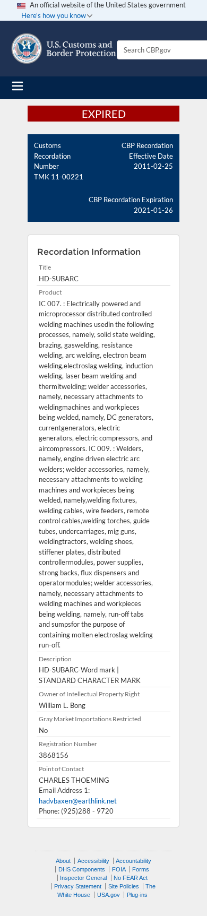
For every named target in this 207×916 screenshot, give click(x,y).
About (63, 861)
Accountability (133, 861)
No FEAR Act (131, 878)
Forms (140, 869)
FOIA (119, 869)
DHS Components (81, 869)
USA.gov (108, 895)
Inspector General (83, 878)
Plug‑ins (137, 895)
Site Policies (123, 886)
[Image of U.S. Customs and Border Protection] (64, 48)
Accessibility (93, 861)
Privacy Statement (77, 886)
